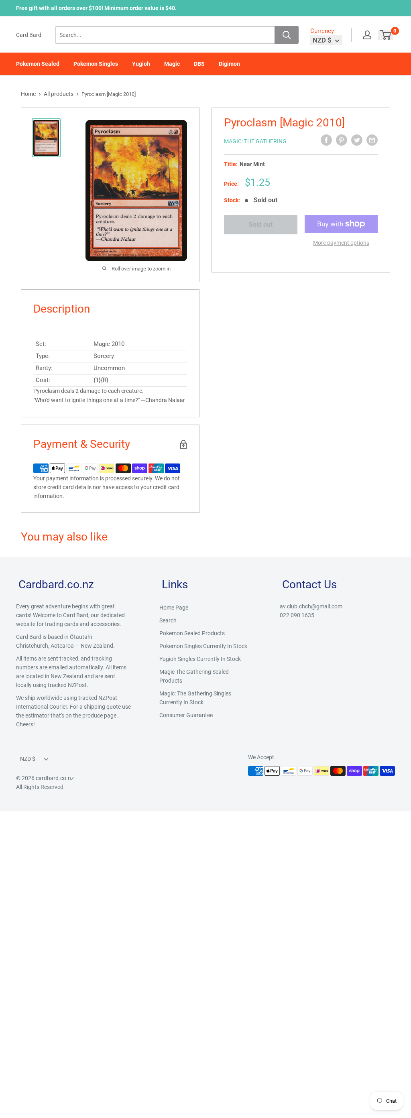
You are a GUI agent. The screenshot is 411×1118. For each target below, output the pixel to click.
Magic (172, 64)
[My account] (367, 34)
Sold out (261, 224)
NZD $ (27, 759)
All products (58, 94)
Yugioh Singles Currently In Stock (200, 659)
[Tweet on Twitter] (356, 140)
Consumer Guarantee (186, 715)
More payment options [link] (341, 243)
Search (168, 620)
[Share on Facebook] (326, 140)
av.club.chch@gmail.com (311, 606)
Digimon (229, 64)
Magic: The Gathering (255, 141)
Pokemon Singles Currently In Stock (203, 646)
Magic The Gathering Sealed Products (194, 676)
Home (28, 94)
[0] (385, 35)
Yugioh (141, 64)
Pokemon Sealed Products (192, 633)
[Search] (287, 35)
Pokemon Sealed (37, 64)
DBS (199, 64)
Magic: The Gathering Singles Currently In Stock (195, 697)
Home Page (173, 607)
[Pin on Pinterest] (341, 140)
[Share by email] (372, 140)
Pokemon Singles (95, 64)
